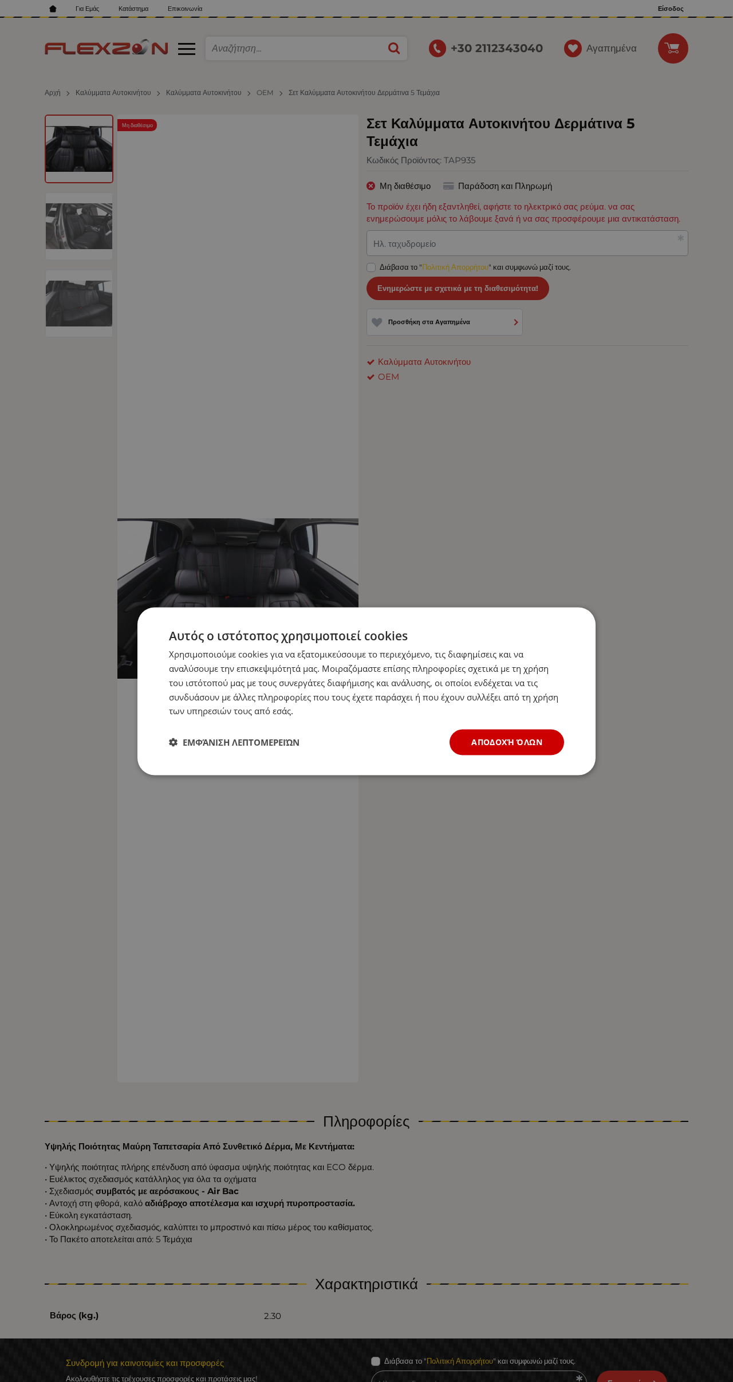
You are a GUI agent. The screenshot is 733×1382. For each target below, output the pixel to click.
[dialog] (366, 691)
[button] (234, 742)
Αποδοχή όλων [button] (506, 741)
